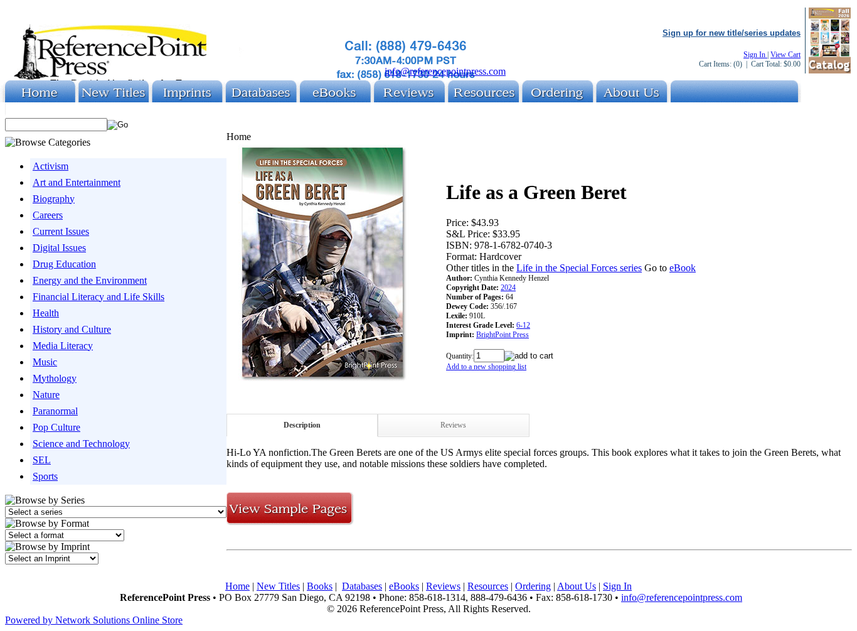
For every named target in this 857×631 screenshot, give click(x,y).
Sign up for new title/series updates (732, 33)
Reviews (453, 425)
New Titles (278, 586)
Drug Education (64, 264)
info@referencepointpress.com (445, 71)
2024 (508, 287)
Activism (50, 166)
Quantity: (460, 356)
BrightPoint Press (502, 334)
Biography (54, 198)
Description (302, 425)
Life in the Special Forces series (579, 267)
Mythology (55, 378)
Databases (362, 586)
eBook (682, 267)
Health (46, 313)
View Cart (785, 54)
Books (320, 586)
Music (45, 362)
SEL (42, 460)
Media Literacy (63, 345)
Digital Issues (59, 247)
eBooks (404, 586)
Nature (46, 394)
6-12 (523, 325)
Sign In (755, 54)
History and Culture (72, 329)
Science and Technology (81, 443)
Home (237, 586)
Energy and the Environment (90, 280)
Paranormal (55, 411)
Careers (48, 215)
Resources (487, 586)
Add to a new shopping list (486, 366)
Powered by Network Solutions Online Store (94, 620)
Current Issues (61, 231)
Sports (45, 476)
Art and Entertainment (76, 182)
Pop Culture (56, 427)
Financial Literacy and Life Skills (98, 296)
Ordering (533, 586)
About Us (576, 586)
